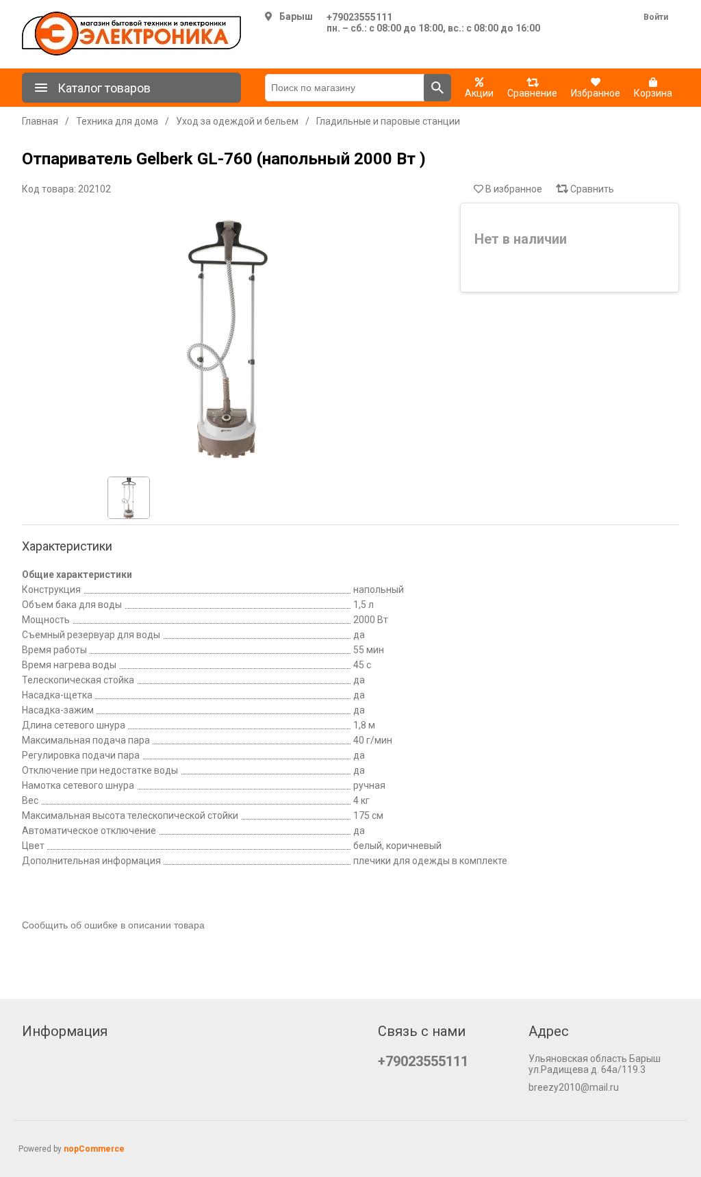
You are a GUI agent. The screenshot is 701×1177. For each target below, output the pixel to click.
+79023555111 (359, 17)
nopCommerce (94, 1149)
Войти (655, 17)
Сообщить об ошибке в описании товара (113, 925)
